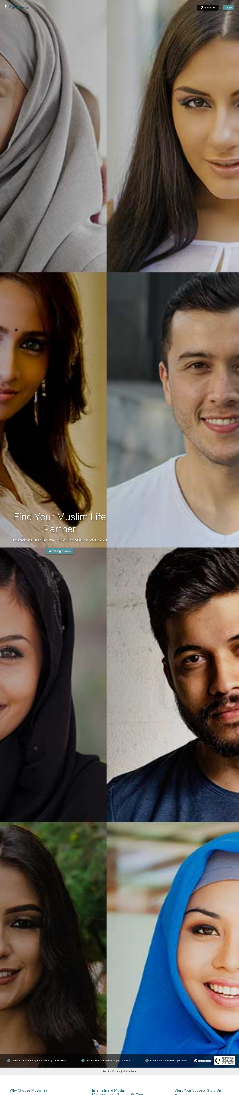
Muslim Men (129, 1071)
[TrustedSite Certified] (203, 1061)
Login (229, 7)
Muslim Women (111, 1071)
